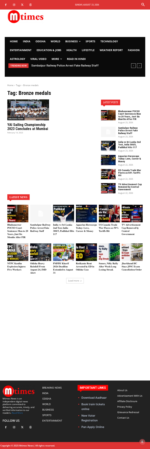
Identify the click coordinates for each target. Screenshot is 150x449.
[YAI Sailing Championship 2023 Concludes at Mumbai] (28, 109)
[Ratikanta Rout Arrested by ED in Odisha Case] (86, 252)
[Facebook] (6, 5)
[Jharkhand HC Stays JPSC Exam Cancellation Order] (132, 252)
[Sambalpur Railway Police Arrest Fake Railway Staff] (108, 132)
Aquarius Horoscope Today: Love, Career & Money (129, 159)
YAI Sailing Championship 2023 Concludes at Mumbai (27, 127)
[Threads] (30, 5)
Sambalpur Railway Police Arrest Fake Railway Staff (65, 65)
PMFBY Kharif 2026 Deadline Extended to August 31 (63, 267)
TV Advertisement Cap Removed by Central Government (130, 187)
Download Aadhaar (94, 397)
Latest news (18, 197)
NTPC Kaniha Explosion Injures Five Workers (16, 266)
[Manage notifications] (142, 442)
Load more (73, 280)
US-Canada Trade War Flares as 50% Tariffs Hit (129, 173)
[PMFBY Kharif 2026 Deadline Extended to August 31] (63, 252)
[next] (139, 65)
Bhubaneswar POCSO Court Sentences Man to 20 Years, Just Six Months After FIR (129, 115)
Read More (17, 412)
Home (10, 85)
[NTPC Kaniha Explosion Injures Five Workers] (17, 252)
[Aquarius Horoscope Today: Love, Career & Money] (108, 160)
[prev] (133, 65)
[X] (22, 5)
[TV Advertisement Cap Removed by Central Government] (108, 188)
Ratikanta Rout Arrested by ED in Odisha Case (85, 266)
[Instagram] (14, 5)
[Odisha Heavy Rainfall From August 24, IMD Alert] (40, 252)
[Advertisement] (98, 23)
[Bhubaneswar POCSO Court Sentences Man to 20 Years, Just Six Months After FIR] (108, 115)
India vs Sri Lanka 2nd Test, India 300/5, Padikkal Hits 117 (129, 145)
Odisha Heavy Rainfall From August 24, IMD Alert (38, 267)
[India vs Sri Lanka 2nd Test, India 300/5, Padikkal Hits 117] (108, 146)
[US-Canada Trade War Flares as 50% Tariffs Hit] (108, 174)
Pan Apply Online (92, 427)
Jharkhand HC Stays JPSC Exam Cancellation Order (132, 266)
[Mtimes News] (28, 16)
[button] (143, 4)
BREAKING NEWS (15, 118)
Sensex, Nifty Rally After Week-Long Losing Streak (108, 266)
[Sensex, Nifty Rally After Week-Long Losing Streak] (109, 252)
